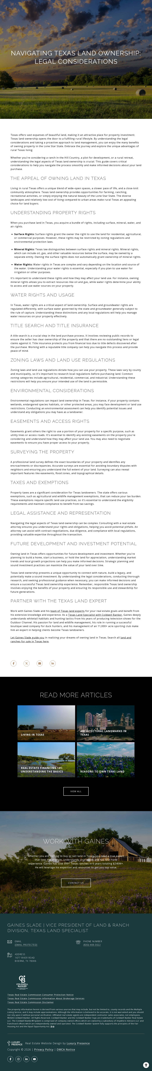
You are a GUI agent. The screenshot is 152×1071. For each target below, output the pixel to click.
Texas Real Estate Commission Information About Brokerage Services (45, 998)
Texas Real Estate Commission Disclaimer (30, 1002)
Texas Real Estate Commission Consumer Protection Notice (40, 994)
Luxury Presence (78, 1043)
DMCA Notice (66, 1049)
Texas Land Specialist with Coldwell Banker (95, 614)
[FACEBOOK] (10, 1059)
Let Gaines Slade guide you (27, 637)
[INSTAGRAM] (18, 1059)
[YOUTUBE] (34, 1059)
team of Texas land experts (67, 611)
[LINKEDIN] (26, 1059)
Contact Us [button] (76, 882)
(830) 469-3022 (92, 944)
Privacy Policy (43, 1049)
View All (76, 791)
